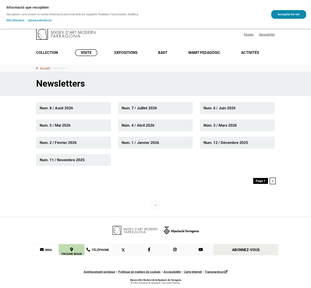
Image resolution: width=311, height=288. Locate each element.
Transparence (214, 272)
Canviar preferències (40, 20)
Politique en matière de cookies (139, 272)
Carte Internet (193, 272)
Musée (249, 34)
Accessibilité (172, 272)
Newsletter (267, 34)
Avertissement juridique (99, 272)
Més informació (15, 20)
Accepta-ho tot (289, 14)
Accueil (45, 68)
